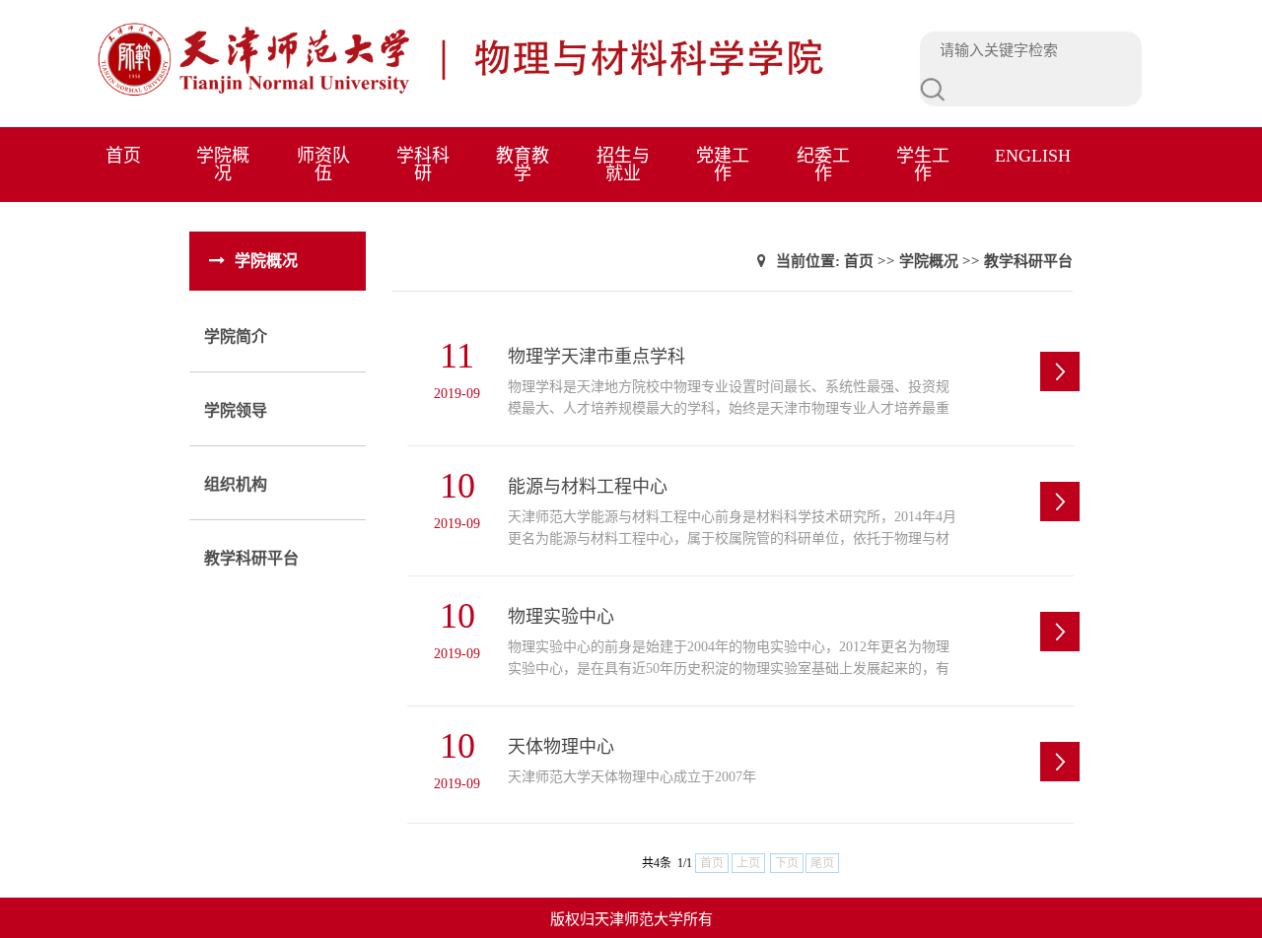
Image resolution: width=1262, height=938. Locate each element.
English (1033, 156)
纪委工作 (823, 164)
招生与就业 (623, 164)
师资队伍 (323, 164)
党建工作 (722, 164)
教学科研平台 (251, 558)
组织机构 (235, 484)
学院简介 (235, 336)
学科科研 (423, 164)
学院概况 (222, 164)
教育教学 (522, 164)
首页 (123, 156)
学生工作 (922, 164)
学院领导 (235, 410)
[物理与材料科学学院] (506, 93)
